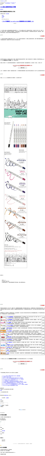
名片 (3, 17)
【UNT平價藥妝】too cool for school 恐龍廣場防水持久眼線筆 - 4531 (18, 21)
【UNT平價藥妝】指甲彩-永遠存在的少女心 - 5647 (10, 380)
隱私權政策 (27, 443)
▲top (1, 399)
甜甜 (1, 390)
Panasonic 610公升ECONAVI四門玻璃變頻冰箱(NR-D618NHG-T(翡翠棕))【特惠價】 (15, 384)
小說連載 (7, 397)
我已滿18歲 (2, 454)
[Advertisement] (15, 48)
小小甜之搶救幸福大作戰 (8, 7)
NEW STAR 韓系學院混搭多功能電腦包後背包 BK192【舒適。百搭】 (13, 383)
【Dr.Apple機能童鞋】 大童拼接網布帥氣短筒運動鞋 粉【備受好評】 (12, 381)
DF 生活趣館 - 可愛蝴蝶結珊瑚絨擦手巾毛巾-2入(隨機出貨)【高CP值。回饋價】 (14, 382)
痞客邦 (5, 395)
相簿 (3, 15)
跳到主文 (1, 9)
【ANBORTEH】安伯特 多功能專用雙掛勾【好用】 (10, 385)
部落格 (3, 16)
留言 (7, 395)
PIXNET (16, 443)
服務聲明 (31, 443)
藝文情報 (7, 13)
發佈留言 (2, 406)
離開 (5, 454)
